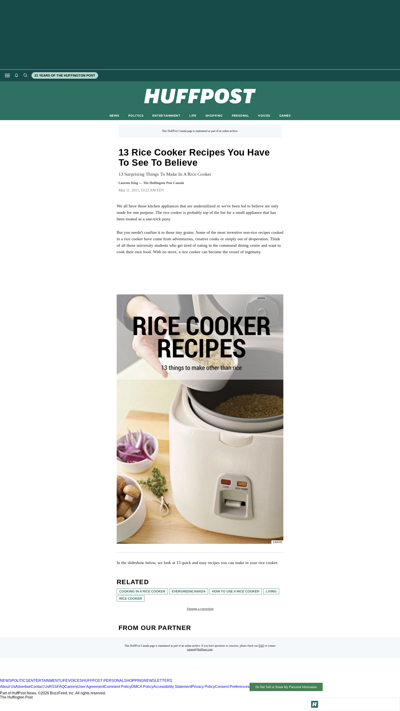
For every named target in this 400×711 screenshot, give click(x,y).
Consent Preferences (232, 687)
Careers (71, 687)
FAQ (261, 645)
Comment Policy (117, 687)
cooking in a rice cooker (142, 591)
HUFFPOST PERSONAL (103, 681)
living (271, 591)
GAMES (285, 115)
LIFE (192, 115)
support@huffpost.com (199, 649)
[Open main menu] (7, 75)
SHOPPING (213, 115)
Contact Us (40, 687)
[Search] (25, 75)
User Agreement (91, 687)
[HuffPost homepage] (59, 676)
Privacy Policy (203, 687)
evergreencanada (189, 591)
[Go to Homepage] (314, 704)
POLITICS (135, 115)
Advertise (23, 687)
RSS (53, 687)
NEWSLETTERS (158, 681)
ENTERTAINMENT (166, 115)
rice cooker (130, 598)
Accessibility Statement (172, 687)
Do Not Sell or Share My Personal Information (286, 687)
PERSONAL (240, 115)
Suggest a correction (200, 609)
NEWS (114, 115)
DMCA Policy (142, 687)
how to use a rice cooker (235, 591)
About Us (7, 687)
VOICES (264, 115)
